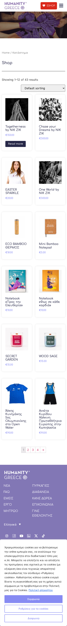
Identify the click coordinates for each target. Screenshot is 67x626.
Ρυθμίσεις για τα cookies (33, 608)
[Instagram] (7, 536)
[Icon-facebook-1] (14, 536)
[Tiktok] (43, 536)
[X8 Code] (36, 536)
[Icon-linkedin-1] (29, 536)
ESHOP (50, 5)
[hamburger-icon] (61, 6)
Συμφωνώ (33, 599)
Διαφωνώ (33, 618)
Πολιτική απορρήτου (41, 590)
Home (6, 52)
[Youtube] (21, 536)
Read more (15, 143)
